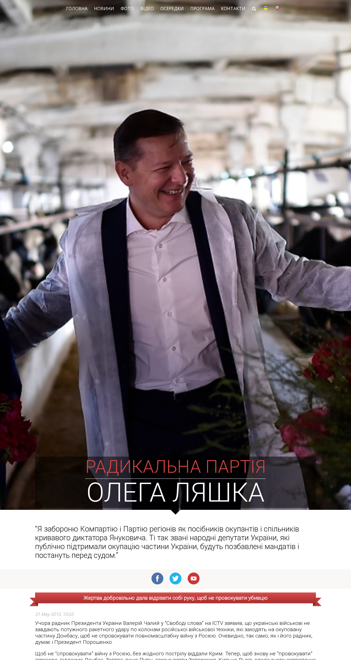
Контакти (233, 8)
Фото (127, 8)
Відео (147, 8)
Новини (104, 8)
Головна (76, 8)
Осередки (172, 8)
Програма (202, 8)
